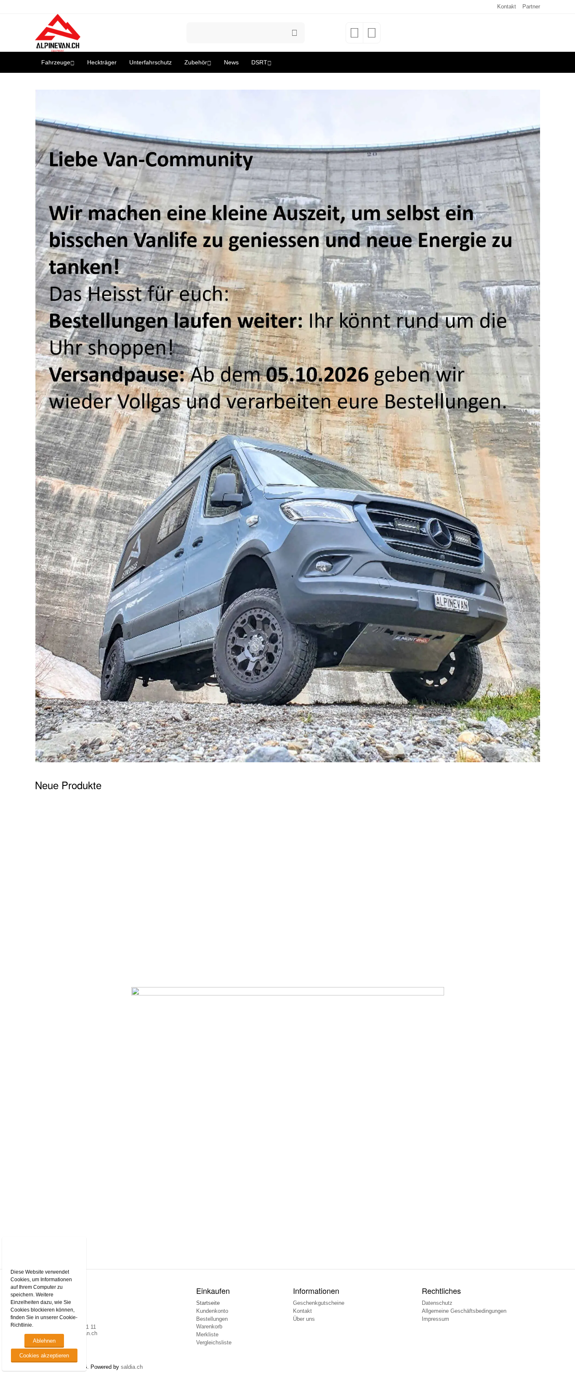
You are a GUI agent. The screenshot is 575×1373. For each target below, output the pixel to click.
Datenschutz (437, 1303)
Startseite (208, 1303)
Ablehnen (44, 1341)
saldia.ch (132, 1367)
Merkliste (207, 1334)
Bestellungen (212, 1319)
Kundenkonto (212, 1311)
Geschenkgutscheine (318, 1303)
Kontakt (506, 6)
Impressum (435, 1319)
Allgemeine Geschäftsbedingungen (464, 1311)
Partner (531, 6)
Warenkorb (209, 1326)
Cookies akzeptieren (44, 1355)
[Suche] (294, 32)
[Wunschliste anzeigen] (354, 35)
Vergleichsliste (214, 1342)
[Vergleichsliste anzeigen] (372, 35)
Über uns (304, 1319)
